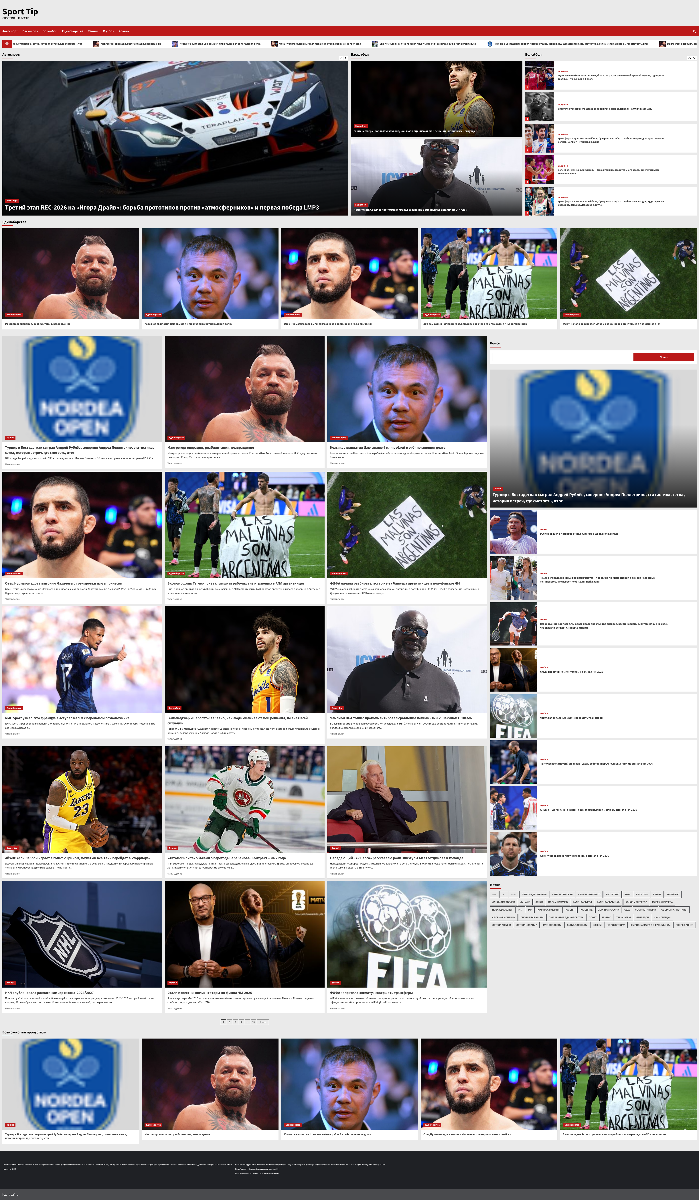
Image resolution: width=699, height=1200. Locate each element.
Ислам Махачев (558, 902)
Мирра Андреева (662, 902)
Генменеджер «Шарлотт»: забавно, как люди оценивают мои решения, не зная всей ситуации (415, 131)
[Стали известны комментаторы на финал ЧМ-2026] (245, 934)
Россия (569, 909)
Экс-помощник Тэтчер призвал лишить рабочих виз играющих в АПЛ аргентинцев (109, 44)
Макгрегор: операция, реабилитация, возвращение (378, 44)
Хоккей (124, 31)
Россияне (586, 909)
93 (253, 1022)
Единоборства (72, 31)
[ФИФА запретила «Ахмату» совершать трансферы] (407, 934)
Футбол (108, 31)
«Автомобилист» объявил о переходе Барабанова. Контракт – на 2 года (226, 858)
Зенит (539, 902)
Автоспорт (10, 31)
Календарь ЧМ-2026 (608, 902)
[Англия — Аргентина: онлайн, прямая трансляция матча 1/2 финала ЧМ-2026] (514, 808)
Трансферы (623, 917)
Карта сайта (10, 1194)
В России (642, 894)
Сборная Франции (532, 917)
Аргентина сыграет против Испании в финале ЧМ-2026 (574, 856)
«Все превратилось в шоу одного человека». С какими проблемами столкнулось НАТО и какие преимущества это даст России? (174, 203)
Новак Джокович (502, 909)
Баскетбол (30, 31)
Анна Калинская (562, 894)
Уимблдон (642, 917)
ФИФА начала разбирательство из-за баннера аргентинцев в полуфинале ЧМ (611, 324)
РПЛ (520, 909)
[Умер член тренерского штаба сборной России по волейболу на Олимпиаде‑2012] (539, 169)
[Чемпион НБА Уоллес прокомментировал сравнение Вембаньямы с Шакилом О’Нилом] (437, 177)
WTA (513, 894)
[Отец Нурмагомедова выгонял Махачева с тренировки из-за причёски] (349, 273)
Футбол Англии (501, 925)
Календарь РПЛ (582, 902)
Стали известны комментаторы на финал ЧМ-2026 (209, 992)
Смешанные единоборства (566, 917)
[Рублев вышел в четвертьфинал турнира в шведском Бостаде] (514, 532)
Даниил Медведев (503, 902)
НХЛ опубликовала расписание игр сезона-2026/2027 (49, 992)
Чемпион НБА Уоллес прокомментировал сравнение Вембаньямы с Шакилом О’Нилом (410, 210)
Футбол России (552, 925)
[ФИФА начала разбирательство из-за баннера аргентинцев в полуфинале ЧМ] (628, 273)
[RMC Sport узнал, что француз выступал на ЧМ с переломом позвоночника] (82, 659)
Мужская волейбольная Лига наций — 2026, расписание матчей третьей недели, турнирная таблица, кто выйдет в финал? (611, 140)
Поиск (495, 343)
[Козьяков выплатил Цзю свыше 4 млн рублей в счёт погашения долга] (210, 273)
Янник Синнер (684, 925)
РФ (530, 909)
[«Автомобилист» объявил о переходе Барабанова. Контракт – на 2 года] (245, 799)
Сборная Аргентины (674, 909)
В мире (657, 894)
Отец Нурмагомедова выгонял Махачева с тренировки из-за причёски (568, 44)
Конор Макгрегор (636, 902)
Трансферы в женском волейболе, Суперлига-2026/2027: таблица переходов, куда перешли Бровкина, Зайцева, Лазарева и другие (611, 108)
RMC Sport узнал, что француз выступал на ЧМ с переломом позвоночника (67, 718)
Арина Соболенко (589, 894)
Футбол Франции (577, 925)
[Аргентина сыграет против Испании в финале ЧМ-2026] (514, 854)
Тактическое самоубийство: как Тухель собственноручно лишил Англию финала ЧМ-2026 (596, 764)
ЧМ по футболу (616, 925)
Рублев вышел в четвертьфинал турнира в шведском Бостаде (579, 534)
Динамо (525, 902)
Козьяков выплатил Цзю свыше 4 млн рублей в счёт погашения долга (468, 44)
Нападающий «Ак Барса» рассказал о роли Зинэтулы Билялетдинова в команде (396, 858)
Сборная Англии (645, 909)
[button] (694, 31)
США (627, 909)
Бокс (628, 894)
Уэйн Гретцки (662, 917)
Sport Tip (20, 11)
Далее (262, 1022)
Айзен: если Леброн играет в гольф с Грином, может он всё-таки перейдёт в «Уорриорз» (78, 858)
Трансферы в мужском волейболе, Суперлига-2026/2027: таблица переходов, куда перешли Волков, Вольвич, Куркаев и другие (611, 203)
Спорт (593, 917)
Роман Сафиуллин (548, 909)
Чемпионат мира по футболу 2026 (650, 925)
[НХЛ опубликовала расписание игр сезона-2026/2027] (82, 934)
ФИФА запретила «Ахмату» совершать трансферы (371, 992)
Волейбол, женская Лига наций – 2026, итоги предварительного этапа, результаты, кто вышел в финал (608, 77)
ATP (494, 894)
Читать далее (12, 464)
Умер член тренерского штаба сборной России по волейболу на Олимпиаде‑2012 (605, 172)
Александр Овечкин (534, 894)
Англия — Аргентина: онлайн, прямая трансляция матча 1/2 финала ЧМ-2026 (588, 810)
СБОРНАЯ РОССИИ (608, 909)
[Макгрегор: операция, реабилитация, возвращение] (70, 273)
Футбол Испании (526, 925)
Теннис (93, 31)
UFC (504, 894)
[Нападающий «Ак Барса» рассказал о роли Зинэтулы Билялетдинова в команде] (407, 799)
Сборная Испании (503, 917)
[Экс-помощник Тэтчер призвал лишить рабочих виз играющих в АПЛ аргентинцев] (489, 273)
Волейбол (50, 31)
